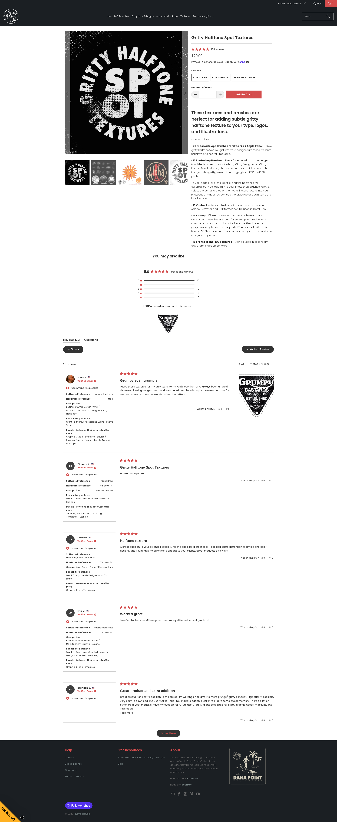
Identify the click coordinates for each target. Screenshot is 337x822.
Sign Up (191, 446)
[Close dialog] (234, 376)
